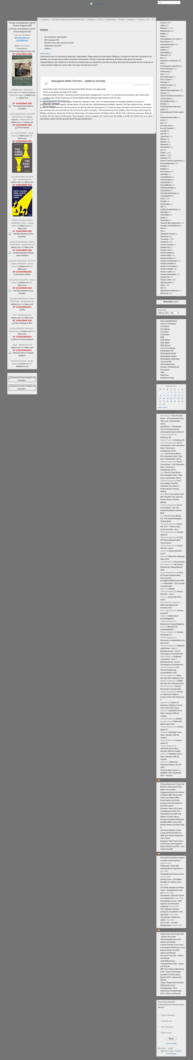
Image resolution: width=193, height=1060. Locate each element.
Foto (162, 74)
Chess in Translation (168, 324)
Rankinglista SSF (167, 351)
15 (168, 398)
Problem (163, 166)
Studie (162, 218)
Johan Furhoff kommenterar (171, 96)
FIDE (162, 337)
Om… (149, 19)
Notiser (44, 29)
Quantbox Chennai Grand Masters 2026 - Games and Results (170, 977)
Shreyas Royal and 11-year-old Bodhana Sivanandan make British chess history (172, 786)
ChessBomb (165, 329)
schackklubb (165, 182)
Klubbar (163, 104)
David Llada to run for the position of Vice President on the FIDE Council (171, 803)
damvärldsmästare (167, 45)
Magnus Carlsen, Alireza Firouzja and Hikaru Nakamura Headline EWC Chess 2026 (172, 819)
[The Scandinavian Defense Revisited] (22, 109)
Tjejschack (164, 237)
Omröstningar (110, 19)
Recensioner (165, 172)
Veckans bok (165, 247)
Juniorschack (165, 99)
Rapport (163, 169)
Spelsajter (164, 212)
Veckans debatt (166, 253)
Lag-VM (163, 134)
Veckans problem (167, 264)
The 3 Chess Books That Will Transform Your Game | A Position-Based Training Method (170, 486)
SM (161, 207)
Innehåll (121, 19)
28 (164, 404)
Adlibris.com (30, 95)
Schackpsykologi (166, 188)
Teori (162, 228)
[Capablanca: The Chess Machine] (22, 85)
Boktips (163, 34)
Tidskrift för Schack (167, 234)
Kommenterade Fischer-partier (172, 112)
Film (162, 63)
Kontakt (140, 19)
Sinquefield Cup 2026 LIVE (170, 814)
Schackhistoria (166, 180)
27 (160, 404)
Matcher (163, 142)
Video (162, 285)
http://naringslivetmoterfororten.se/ (56, 101)
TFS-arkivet (164, 370)
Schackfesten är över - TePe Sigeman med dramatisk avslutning (171, 903)
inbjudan (163, 88)
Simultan (163, 201)
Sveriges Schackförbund (169, 226)
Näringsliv (164, 145)
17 (175, 398)
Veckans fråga (165, 255)
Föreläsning (165, 72)
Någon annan (166, 1033)
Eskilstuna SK (165, 437)
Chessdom (164, 332)
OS (161, 150)
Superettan (164, 220)
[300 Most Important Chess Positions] (22, 293)
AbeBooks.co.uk (22, 366)
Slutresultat (164, 204)
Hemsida (163, 82)
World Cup (164, 293)
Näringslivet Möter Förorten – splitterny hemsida (78, 81)
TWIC (162, 372)
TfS (161, 231)
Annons (163, 23)
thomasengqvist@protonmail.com (22, 51)
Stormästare (165, 215)
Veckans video (166, 280)
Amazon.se (24, 364)
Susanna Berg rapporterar (170, 223)
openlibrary (164, 427)
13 (160, 398)
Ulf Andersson (166, 1021)
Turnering (164, 239)
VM (161, 288)
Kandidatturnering (167, 101)
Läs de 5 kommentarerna (141, 85)
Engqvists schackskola (169, 61)
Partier (162, 155)
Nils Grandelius (167, 1027)
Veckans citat (165, 250)
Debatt (162, 50)
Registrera (130, 19)
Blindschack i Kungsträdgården (172, 624)
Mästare (163, 139)
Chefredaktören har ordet (170, 39)
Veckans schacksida (168, 266)
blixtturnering (165, 31)
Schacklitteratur (166, 185)
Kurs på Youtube (166, 128)
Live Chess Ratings (167, 348)
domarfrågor (165, 53)
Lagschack (164, 137)
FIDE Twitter (165, 343)
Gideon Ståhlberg (168, 1015)
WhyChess (164, 375)
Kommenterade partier (169, 117)
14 (164, 398)
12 (182, 395)
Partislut (163, 158)
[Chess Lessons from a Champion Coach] (22, 216)
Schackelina (165, 854)
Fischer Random (166, 69)
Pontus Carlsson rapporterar (171, 161)
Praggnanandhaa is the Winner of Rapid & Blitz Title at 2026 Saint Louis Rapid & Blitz (172, 795)
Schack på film (166, 362)
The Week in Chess (168, 930)
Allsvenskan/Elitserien (168, 321)
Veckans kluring (166, 258)
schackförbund (166, 177)
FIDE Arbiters (165, 340)
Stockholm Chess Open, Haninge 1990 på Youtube (171, 713)
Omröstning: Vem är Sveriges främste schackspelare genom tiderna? (172, 429)
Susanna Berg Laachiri (169, 770)
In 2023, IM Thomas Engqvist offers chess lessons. (171, 540)
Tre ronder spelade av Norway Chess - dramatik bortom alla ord (172, 890)
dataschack (164, 47)
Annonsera (91, 19)
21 (164, 401)
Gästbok (171, 589)
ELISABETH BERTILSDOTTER (172, 581)
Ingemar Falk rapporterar (169, 90)
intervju (163, 93)
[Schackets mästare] (22, 274)
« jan (160, 407)
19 (182, 398)
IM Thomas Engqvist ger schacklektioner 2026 (68, 19)
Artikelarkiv (162, 310)
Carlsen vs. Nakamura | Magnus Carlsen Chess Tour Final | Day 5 (171, 705)
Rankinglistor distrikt (168, 353)
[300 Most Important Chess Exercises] (22, 237)
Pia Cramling (179, 562)
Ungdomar (164, 242)
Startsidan (45, 19)
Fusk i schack (165, 80)
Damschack (164, 42)
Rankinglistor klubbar (168, 356)
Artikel (162, 25)
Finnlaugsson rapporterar (170, 66)
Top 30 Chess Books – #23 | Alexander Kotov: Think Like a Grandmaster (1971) (171, 456)
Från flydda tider (166, 77)
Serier (162, 199)
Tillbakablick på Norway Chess (172, 874)
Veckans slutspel (166, 269)
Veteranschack (166, 283)
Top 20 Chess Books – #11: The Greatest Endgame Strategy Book (171, 518)
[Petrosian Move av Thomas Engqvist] (22, 356)
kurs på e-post (165, 126)
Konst (162, 120)
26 (182, 401)
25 (179, 401)
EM (161, 58)
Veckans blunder (166, 245)
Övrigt (162, 153)
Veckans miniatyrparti (168, 261)
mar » (165, 407)
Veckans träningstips (168, 274)
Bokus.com (24, 98)
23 (171, 401)
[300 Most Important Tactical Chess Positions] (22, 256)
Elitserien (164, 55)
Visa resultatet (171, 1044)
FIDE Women (165, 345)
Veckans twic (165, 277)
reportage (164, 174)
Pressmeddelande (167, 164)
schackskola (165, 191)
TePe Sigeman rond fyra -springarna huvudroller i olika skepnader (171, 911)
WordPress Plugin (167, 378)
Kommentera (45, 54)
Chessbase (164, 326)
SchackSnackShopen (168, 193)
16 (171, 398)
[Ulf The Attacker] (22, 128)
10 (175, 395)
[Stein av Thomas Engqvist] (22, 339)
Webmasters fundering (169, 291)
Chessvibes (164, 335)
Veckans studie (166, 272)
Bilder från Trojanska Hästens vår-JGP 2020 (170, 764)
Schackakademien (167, 364)
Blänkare (163, 28)
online (170, 302)
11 (179, 395)
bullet (162, 36)
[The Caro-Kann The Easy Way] (22, 172)
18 (179, 398)
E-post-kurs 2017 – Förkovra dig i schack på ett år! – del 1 (171, 526)
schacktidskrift (165, 196)
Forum (100, 19)
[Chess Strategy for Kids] (22, 323)
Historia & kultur (166, 85)
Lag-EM (163, 131)
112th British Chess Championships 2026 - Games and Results (172, 963)
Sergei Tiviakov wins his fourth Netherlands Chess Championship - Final (172, 985)
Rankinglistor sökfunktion (170, 359)
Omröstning (164, 147)
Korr (162, 123)
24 (175, 401)
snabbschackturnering (168, 209)
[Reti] (22, 310)
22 (168, 401)
